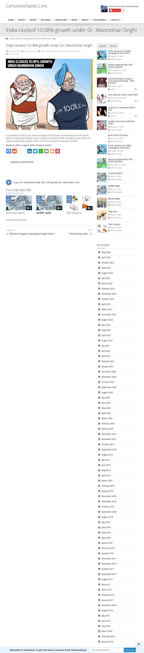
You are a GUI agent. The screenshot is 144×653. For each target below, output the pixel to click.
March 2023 (107, 309)
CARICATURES (61, 20)
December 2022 (109, 314)
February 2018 (108, 548)
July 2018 (106, 522)
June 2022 (106, 325)
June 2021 (106, 351)
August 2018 (107, 517)
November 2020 (109, 376)
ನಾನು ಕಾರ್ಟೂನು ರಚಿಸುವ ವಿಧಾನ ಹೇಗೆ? (123, 94)
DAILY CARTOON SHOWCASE (51, 51)
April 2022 (106, 335)
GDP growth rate (54, 182)
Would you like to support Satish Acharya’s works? (28, 145)
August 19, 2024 (117, 56)
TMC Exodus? (74, 213)
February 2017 (108, 595)
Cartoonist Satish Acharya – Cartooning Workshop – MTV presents (121, 80)
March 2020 (107, 418)
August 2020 (107, 392)
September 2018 (109, 511)
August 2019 (107, 454)
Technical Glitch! (15, 213)
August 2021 (107, 340)
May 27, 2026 (116, 215)
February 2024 (108, 288)
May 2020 (106, 408)
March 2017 (107, 589)
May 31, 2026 (116, 176)
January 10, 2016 (117, 113)
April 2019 (106, 475)
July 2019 (106, 460)
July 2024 (106, 278)
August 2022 (107, 319)
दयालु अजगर (112, 211)
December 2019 (109, 434)
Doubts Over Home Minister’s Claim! (121, 122)
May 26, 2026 (116, 227)
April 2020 (106, 413)
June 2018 (106, 527)
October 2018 (108, 506)
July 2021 (106, 345)
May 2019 (106, 470)
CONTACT (115, 20)
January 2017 (107, 600)
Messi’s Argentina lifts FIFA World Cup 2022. (120, 65)
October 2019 (108, 444)
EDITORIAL (46, 20)
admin (112, 89)
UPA (77, 182)
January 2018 (107, 553)
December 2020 (109, 371)
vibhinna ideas (116, 59)
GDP (43, 182)
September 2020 (109, 387)
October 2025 (108, 262)
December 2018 (109, 496)
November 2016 (109, 605)
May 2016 (106, 626)
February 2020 (108, 423)
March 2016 (107, 631)
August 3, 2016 (116, 86)
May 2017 (106, 584)
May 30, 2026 (116, 202)
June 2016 (106, 620)
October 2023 (108, 299)
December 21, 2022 (118, 70)
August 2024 (107, 273)
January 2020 (107, 428)
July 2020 (106, 397)
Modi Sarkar (68, 182)
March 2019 (107, 480)
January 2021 (107, 366)
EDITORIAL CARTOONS (71, 51)
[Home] (7, 38)
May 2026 (106, 252)
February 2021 (108, 361)
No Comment (14, 54)
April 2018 (106, 537)
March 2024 (107, 283)
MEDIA (74, 20)
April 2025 (106, 267)
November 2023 (109, 293)
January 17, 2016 (117, 127)
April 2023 (106, 304)
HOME (11, 20)
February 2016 (108, 636)
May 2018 (106, 532)
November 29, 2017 (118, 98)
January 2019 (107, 491)
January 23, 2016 (117, 138)
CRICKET (33, 20)
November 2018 (109, 501)
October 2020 (108, 382)
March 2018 (107, 543)
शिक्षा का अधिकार (114, 198)
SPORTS (21, 20)
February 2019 (108, 485)
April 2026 (106, 257)
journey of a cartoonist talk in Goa (121, 108)
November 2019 (109, 439)
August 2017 (107, 579)
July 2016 (106, 615)
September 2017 (109, 574)
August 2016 (107, 610)
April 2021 (106, 356)
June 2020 (106, 402)
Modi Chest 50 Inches (118, 135)
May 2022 (106, 330)
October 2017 (108, 569)
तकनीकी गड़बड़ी (43, 213)
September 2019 (109, 449)
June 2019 (106, 465)
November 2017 (109, 563)
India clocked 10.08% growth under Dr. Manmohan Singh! (49, 45)
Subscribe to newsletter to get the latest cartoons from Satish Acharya (47, 650)
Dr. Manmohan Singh (30, 182)
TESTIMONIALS (99, 20)
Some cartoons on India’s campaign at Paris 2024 (119, 52)
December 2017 (109, 558)
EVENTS (85, 20)
